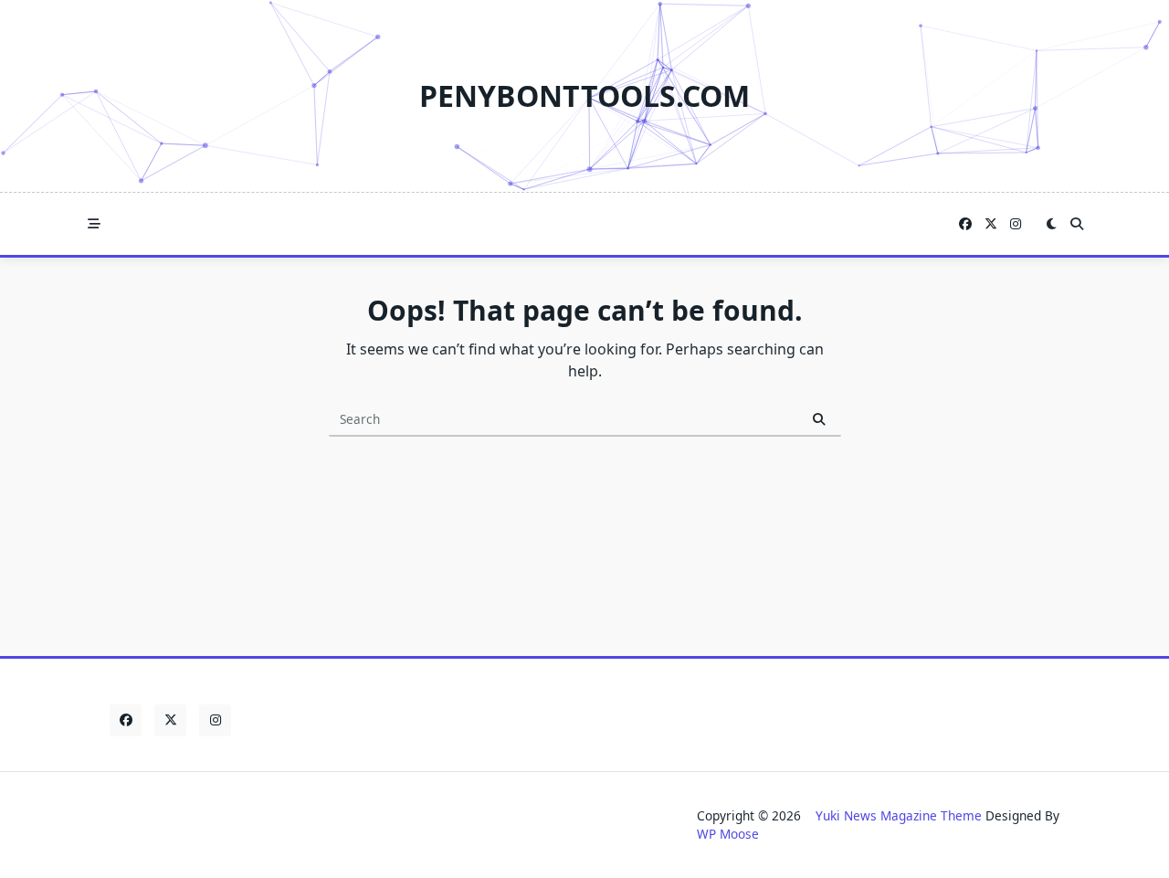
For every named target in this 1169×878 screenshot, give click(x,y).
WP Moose (728, 833)
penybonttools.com (584, 95)
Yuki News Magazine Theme (899, 815)
